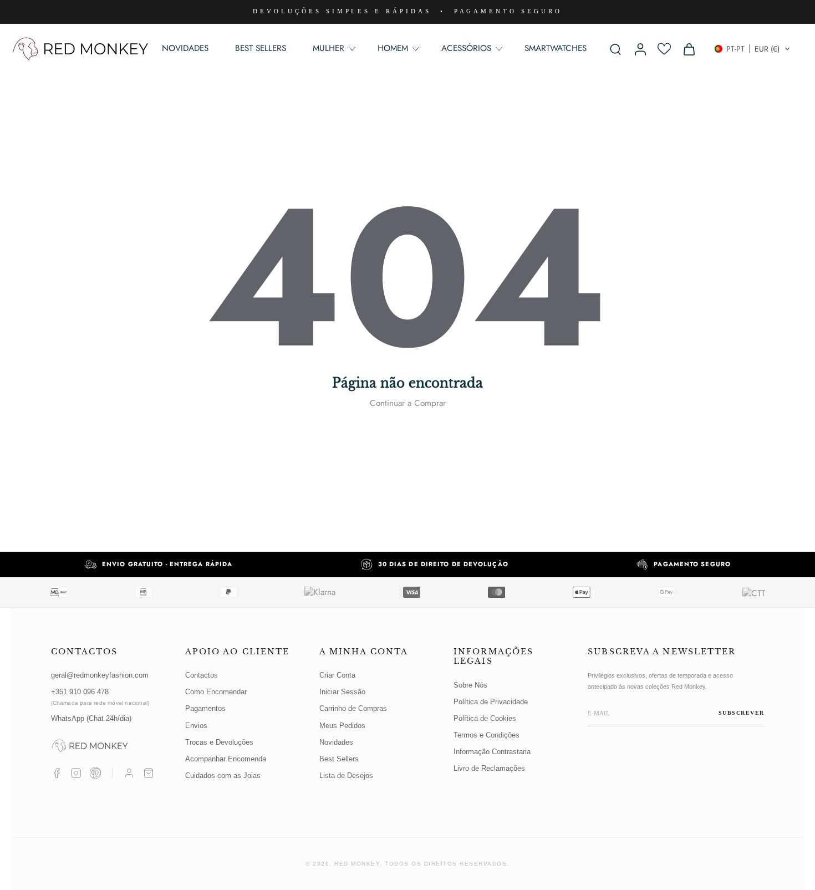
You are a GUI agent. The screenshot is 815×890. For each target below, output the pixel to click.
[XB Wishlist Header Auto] (664, 49)
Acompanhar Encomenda (225, 759)
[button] (752, 49)
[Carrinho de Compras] (148, 773)
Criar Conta (337, 675)
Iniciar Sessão (342, 692)
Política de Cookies (485, 718)
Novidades (336, 742)
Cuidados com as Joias (223, 775)
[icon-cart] (688, 49)
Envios (196, 725)
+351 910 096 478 (100, 697)
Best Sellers (339, 759)
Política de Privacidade (491, 702)
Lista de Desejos (346, 775)
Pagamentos (205, 708)
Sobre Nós (470, 685)
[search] (615, 49)
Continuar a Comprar (408, 403)
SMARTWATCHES (555, 48)
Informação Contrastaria (492, 751)
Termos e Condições (486, 735)
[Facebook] (56, 773)
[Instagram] (75, 773)
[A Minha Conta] (129, 773)
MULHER (328, 48)
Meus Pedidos (342, 725)
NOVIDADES (185, 48)
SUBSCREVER (742, 713)
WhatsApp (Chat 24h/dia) (91, 718)
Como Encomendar (216, 692)
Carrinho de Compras (353, 708)
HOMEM (393, 48)
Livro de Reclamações (489, 768)
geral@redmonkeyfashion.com (100, 675)
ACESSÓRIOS (466, 48)
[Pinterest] (95, 773)
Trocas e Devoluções (219, 742)
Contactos (201, 675)
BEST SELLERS (260, 48)
